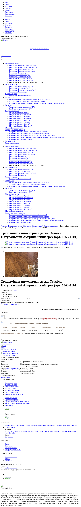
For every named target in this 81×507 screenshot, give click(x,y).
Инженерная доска (12, 63)
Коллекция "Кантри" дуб (18, 73)
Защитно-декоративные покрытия (17, 403)
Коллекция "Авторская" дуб (19, 75)
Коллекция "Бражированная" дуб (21, 69)
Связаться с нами (11, 457)
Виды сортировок (12, 369)
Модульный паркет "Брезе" (19, 113)
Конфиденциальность (13, 450)
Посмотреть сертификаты (10, 304)
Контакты (8, 16)
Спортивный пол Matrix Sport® (20, 139)
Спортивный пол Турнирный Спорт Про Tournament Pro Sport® (32, 135)
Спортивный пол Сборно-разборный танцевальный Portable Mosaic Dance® (36, 137)
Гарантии (8, 10)
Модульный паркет (12, 111)
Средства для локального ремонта (17, 401)
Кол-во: (4, 298)
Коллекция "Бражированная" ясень (22, 71)
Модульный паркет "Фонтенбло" (21, 114)
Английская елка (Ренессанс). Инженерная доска (27, 101)
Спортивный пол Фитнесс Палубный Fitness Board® (28, 132)
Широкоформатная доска (14, 128)
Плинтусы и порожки (9, 355)
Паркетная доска (11, 84)
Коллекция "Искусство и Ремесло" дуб (23, 67)
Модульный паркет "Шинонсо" (20, 118)
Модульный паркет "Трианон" (20, 122)
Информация (9, 14)
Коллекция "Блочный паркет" (20, 96)
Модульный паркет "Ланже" (19, 124)
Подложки (9, 405)
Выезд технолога (11, 448)
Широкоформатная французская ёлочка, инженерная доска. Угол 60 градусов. (37, 103)
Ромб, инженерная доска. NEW (20, 109)
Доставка (8, 6)
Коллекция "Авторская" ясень (20, 77)
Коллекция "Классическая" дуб (20, 78)
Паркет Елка (9, 97)
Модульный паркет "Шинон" (19, 116)
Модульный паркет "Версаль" (20, 120)
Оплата (7, 4)
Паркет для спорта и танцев (15, 130)
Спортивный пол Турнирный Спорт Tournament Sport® (29, 133)
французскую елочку (49, 319)
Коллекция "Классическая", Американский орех (40, 226)
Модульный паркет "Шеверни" (20, 126)
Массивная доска (11, 94)
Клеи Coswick (10, 141)
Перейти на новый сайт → (39, 49)
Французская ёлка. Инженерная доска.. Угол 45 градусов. (30, 99)
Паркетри (8, 105)
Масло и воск (6, 344)
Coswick (16, 290)
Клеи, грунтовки (11, 398)
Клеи (3, 348)
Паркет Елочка (10, 388)
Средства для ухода (12, 143)
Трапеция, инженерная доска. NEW (22, 107)
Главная (4, 226)
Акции (7, 2)
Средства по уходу (11, 400)
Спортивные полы (11, 392)
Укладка (8, 8)
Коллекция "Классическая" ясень (21, 80)
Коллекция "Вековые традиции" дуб (22, 65)
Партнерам (9, 12)
